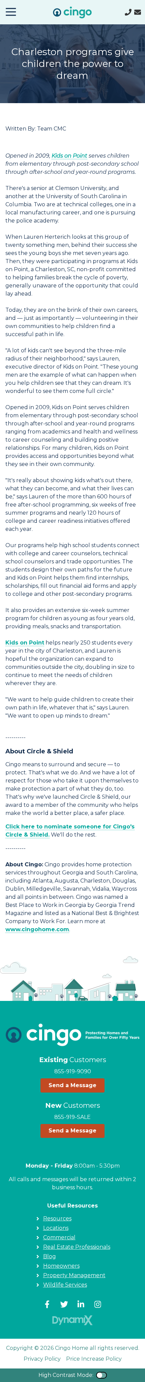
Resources (57, 1218)
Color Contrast (101, 1375)
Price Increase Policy (94, 1359)
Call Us (128, 12)
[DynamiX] (72, 1320)
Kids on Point (69, 156)
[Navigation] (10, 12)
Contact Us (137, 12)
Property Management (74, 1275)
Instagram (97, 1304)
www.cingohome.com (37, 929)
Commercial (59, 1237)
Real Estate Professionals (76, 1247)
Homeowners (61, 1266)
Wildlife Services (65, 1285)
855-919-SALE (72, 1117)
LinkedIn (80, 1304)
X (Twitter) (64, 1304)
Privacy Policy (42, 1359)
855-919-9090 (72, 1071)
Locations (55, 1228)
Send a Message (72, 1085)
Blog (49, 1256)
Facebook (47, 1304)
